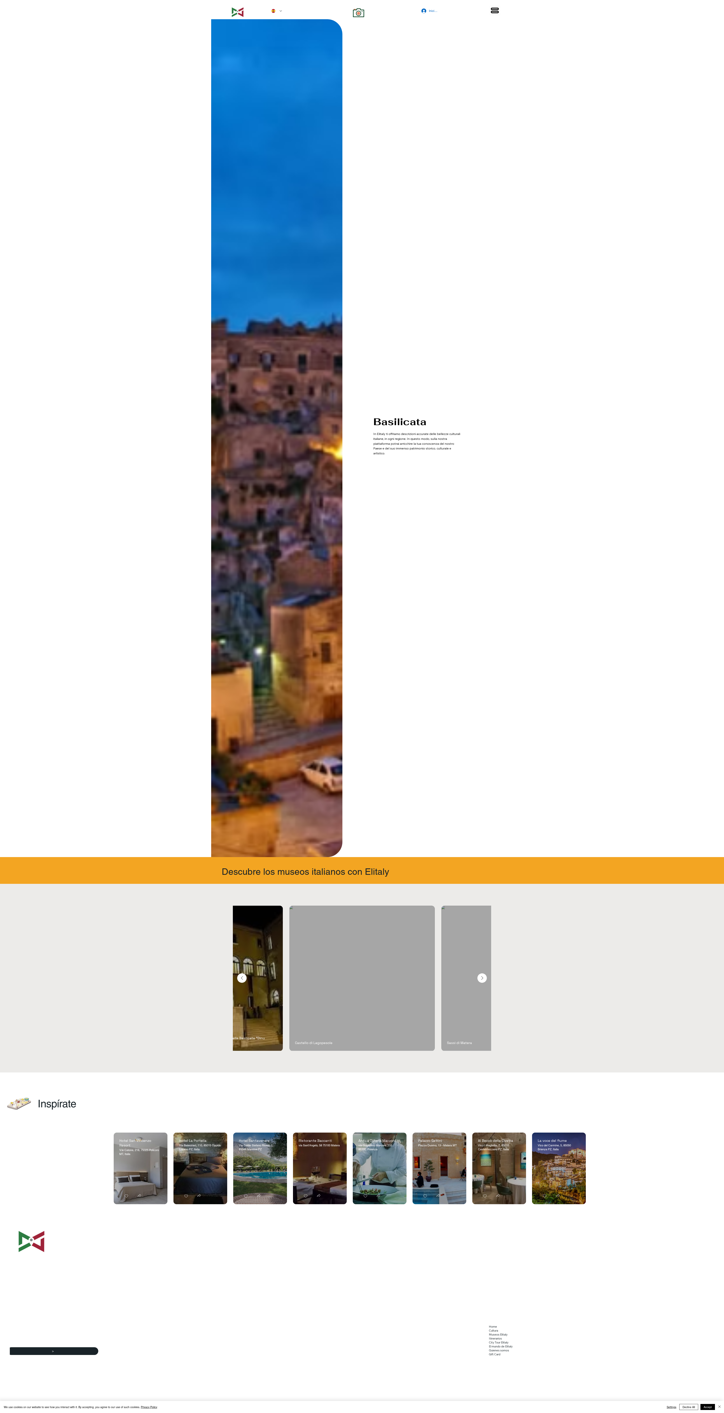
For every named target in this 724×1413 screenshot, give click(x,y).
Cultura (493, 1330)
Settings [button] (671, 1407)
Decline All (689, 1407)
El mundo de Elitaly (501, 1346)
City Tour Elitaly (498, 1342)
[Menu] (495, 10)
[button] (139, 1196)
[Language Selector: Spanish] (275, 11)
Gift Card (494, 1354)
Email (32, 1343)
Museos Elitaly (498, 1334)
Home (493, 1326)
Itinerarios (495, 1338)
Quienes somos (499, 1350)
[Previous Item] (242, 978)
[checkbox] (126, 1196)
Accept (708, 1407)
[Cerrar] (719, 1407)
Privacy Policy (149, 1407)
